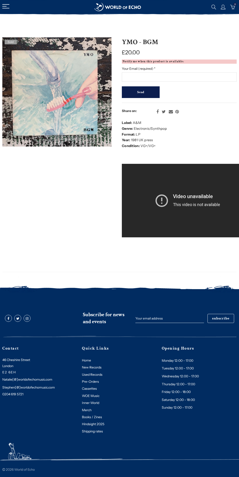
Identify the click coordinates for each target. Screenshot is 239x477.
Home (86, 360)
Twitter (164, 112)
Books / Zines (92, 417)
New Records (92, 367)
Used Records (92, 374)
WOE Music (90, 396)
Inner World (90, 403)
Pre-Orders (90, 381)
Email (171, 112)
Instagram (27, 318)
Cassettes (89, 388)
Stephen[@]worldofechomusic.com (28, 387)
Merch (86, 410)
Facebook (157, 112)
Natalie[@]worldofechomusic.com (27, 379)
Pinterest (177, 112)
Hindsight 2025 (93, 424)
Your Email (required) (138, 69)
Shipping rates (92, 431)
